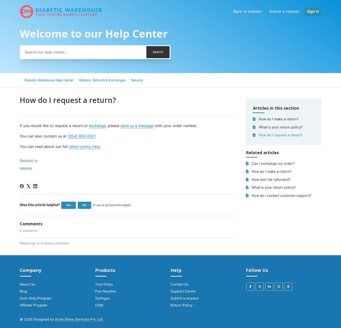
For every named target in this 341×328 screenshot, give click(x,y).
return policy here (84, 146)
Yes (68, 205)
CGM (99, 305)
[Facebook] (22, 186)
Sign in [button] (313, 11)
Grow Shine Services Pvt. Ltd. (79, 319)
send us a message (137, 125)
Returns (137, 80)
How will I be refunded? (271, 179)
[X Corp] (28, 186)
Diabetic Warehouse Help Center (49, 80)
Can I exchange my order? (273, 163)
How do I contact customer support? (281, 195)
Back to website (247, 11)
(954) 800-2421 (81, 136)
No (84, 205)
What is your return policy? (281, 127)
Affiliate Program (33, 305)
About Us (27, 284)
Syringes (102, 298)
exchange (97, 125)
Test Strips (104, 284)
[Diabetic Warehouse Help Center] (61, 12)
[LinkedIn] (35, 186)
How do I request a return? (280, 135)
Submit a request (284, 11)
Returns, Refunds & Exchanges (102, 80)
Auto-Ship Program (35, 298)
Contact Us (179, 284)
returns (26, 168)
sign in (35, 243)
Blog (23, 291)
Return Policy (181, 305)
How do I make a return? (279, 119)
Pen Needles (105, 291)
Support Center (183, 291)
